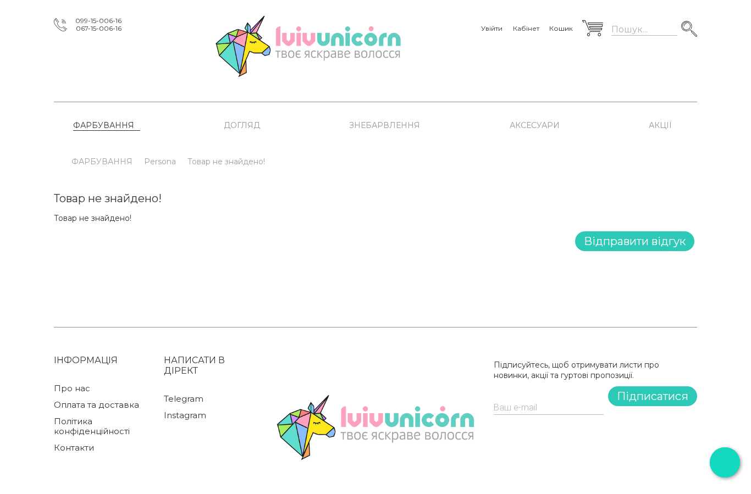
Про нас (72, 388)
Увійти (491, 28)
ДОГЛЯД (242, 125)
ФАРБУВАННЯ (103, 125)
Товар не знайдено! (226, 161)
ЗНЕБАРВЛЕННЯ (384, 125)
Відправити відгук (635, 241)
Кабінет (526, 28)
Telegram (183, 399)
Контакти (74, 448)
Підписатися (652, 396)
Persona (160, 161)
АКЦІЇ (660, 125)
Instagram (185, 415)
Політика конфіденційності (92, 426)
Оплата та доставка (96, 405)
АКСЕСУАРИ (535, 125)
